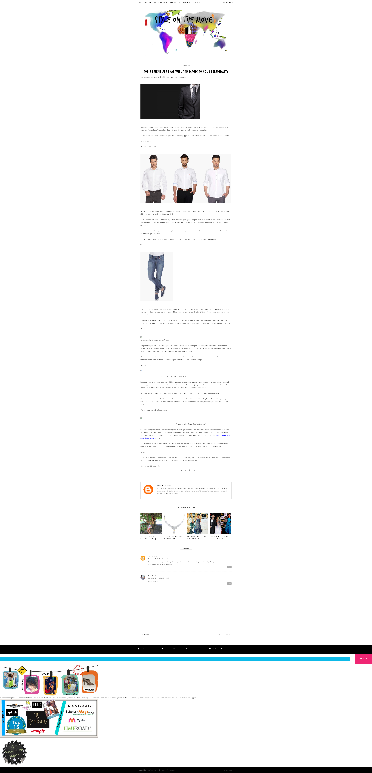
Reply (229, 566)
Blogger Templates (168, 770)
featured (186, 65)
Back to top (228, 770)
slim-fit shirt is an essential (164, 239)
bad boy (152, 576)
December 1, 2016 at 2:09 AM (158, 559)
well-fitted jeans (204, 312)
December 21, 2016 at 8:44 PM (158, 578)
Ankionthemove (164, 486)
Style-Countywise (160, 2)
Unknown (152, 557)
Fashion (148, 2)
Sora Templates (152, 770)
